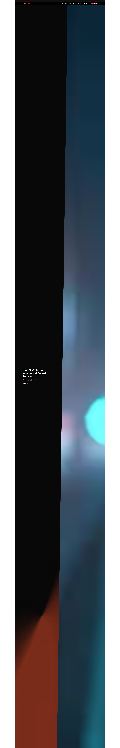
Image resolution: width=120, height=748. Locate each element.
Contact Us (94, 3)
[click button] (88, 3)
